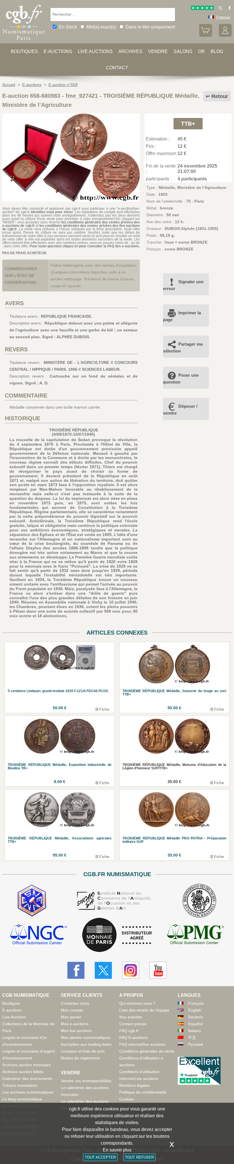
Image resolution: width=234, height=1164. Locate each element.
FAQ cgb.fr (129, 1030)
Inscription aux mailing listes (86, 1044)
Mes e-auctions (74, 1024)
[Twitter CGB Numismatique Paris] (103, 970)
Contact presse (133, 1024)
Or (201, 51)
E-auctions (58, 51)
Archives (130, 51)
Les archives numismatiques (28, 1092)
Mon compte (72, 1010)
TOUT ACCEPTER (100, 1157)
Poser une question (181, 378)
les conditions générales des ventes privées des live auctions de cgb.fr (71, 227)
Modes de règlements (80, 1058)
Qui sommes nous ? (137, 1003)
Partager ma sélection (183, 347)
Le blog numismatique (22, 1099)
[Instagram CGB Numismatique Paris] (130, 970)
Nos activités (130, 1017)
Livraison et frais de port (82, 1051)
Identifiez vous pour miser (52, 212)
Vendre (158, 51)
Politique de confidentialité (142, 1092)
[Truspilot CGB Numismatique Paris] (202, 9)
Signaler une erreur (183, 285)
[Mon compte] (225, 35)
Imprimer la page (182, 316)
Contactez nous (75, 1003)
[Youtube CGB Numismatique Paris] (158, 970)
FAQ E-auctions (133, 1037)
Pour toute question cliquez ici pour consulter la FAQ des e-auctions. (85, 246)
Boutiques (24, 51)
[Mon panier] (205, 35)
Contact (117, 67)
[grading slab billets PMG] (195, 935)
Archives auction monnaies (26, 1065)
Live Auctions (14, 1017)
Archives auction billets (22, 1071)
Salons (183, 51)
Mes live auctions (76, 1030)
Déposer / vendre (180, 409)
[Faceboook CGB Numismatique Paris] (75, 970)
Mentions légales (134, 1085)
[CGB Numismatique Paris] (23, 41)
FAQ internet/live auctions (142, 1044)
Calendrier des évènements (27, 1078)
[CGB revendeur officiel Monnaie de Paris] (117, 935)
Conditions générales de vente (146, 1051)
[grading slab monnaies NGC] (38, 935)
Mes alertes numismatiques (85, 1037)
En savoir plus (117, 1149)
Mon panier (71, 1017)
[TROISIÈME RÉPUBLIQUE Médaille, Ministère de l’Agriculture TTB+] (71, 200)
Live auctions (95, 51)
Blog (217, 51)
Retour (219, 96)
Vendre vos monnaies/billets (86, 1081)
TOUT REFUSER (139, 1157)
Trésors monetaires (19, 1085)
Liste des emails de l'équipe (144, 1010)
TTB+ (188, 124)
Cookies (126, 1099)
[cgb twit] (219, 9)
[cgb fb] (228, 9)
